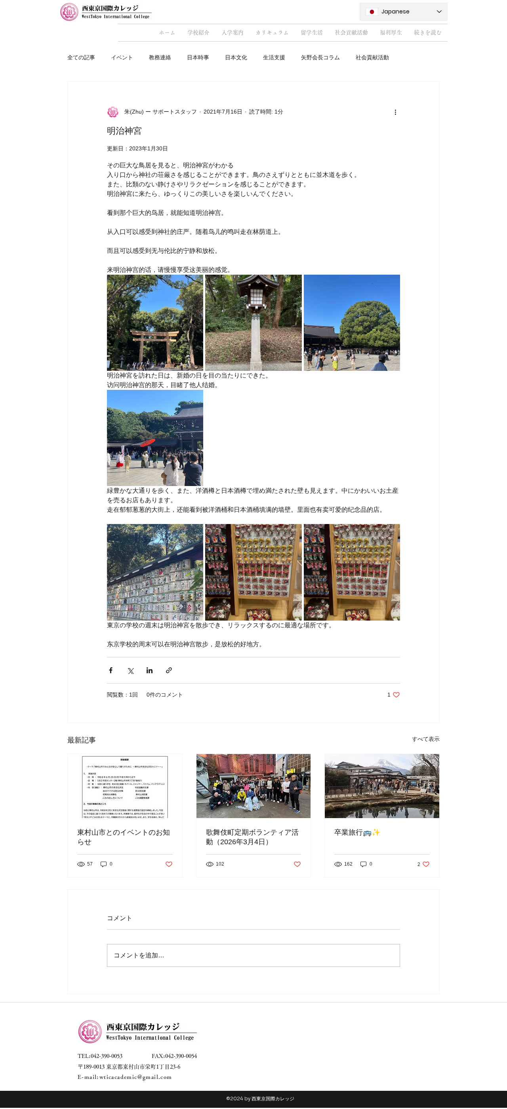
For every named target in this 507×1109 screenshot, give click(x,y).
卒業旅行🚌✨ (357, 832)
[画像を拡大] (155, 323)
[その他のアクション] (395, 111)
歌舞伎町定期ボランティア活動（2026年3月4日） (252, 837)
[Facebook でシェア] (110, 670)
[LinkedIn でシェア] (149, 670)
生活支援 (274, 57)
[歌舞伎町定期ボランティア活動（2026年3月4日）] (253, 786)
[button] (198, 32)
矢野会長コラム (320, 57)
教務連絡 (160, 57)
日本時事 (198, 57)
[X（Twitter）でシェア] (130, 670)
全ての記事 (81, 57)
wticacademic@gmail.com (135, 1077)
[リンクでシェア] (169, 670)
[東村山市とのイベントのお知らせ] (125, 786)
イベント (122, 57)
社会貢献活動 (372, 57)
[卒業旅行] (382, 786)
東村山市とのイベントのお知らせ (123, 837)
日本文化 (236, 57)
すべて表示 (426, 739)
